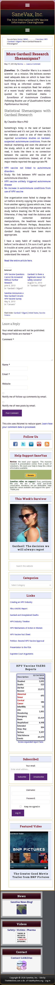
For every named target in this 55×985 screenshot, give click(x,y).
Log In (18, 813)
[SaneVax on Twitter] (22, 446)
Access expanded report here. (31, 742)
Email (6, 374)
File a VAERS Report (18, 608)
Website (6, 383)
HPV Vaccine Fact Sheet (20, 634)
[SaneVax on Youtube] (37, 446)
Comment (8, 339)
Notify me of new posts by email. (19, 405)
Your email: (30, 766)
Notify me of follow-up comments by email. (24, 396)
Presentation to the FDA (20, 647)
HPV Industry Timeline (19, 621)
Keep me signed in (32, 807)
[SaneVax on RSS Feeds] (45, 446)
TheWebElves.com (12, 981)
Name (6, 364)
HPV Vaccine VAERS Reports (30, 667)
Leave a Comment (33, 64)
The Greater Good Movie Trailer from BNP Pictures (30, 875)
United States (33, 313)
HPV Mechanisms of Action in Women (26, 628)
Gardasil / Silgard (20, 313)
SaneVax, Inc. (27, 14)
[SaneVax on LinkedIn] (29, 446)
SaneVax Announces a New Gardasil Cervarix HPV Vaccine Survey (13, 296)
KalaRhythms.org (35, 981)
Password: (30, 798)
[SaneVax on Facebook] (15, 446)
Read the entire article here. (18, 260)
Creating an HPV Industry (21, 602)
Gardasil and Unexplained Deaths (24, 615)
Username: (30, 790)
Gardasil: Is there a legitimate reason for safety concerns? (36, 277)
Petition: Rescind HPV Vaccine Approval (27, 641)
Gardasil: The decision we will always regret (30, 547)
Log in (47, 981)
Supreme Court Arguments (21, 654)
